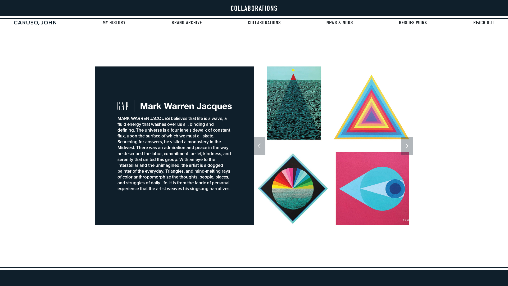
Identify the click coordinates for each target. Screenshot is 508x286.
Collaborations (264, 22)
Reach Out (483, 22)
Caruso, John (35, 22)
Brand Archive (187, 22)
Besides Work (413, 22)
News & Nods (339, 22)
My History (114, 22)
